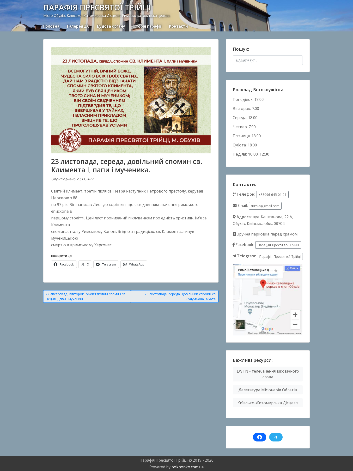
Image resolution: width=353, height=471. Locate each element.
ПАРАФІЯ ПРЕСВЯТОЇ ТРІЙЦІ (97, 7)
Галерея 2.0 (78, 26)
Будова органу (111, 26)
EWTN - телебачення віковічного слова (268, 374)
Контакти (178, 26)
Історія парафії (147, 26)
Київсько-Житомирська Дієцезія (267, 402)
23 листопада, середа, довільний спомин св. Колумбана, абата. (180, 296)
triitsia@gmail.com (265, 206)
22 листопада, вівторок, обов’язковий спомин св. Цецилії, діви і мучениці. (85, 296)
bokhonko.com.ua (187, 467)
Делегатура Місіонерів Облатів (267, 389)
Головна (51, 26)
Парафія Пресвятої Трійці (278, 245)
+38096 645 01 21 (272, 194)
